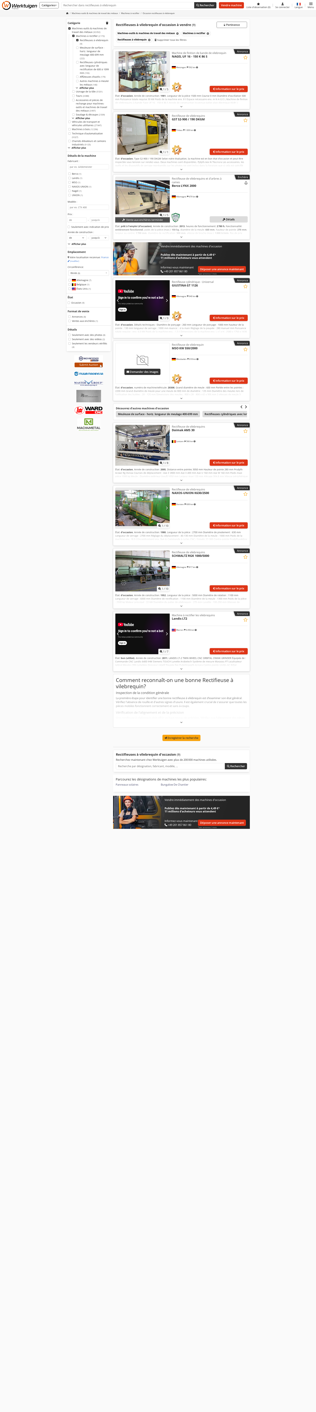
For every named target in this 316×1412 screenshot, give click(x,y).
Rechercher (206, 5)
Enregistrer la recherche (182, 738)
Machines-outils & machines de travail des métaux (89, 30)
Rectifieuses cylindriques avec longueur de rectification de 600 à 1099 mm (94, 67)
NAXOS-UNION (81, 186)
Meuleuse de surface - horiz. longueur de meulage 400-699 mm (92, 53)
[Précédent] (118, 72)
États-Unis (83, 288)
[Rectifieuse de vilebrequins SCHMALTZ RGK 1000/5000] (142, 571)
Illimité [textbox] (75, 273)
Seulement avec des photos (88, 334)
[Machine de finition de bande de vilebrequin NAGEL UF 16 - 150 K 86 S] (142, 71)
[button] (311, 5)
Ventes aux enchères (85, 320)
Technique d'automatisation (87, 135)
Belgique (82, 284)
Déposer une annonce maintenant (222, 269)
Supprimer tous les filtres (171, 39)
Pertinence (232, 25)
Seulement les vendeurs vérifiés (89, 345)
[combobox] (88, 273)
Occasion (77, 302)
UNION (77, 195)
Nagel (76, 190)
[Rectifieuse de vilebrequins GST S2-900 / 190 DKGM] (142, 134)
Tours (82, 95)
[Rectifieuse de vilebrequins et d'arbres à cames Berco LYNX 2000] (142, 197)
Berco (76, 173)
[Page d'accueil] (67, 13)
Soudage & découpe (90, 114)
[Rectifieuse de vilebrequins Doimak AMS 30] (142, 445)
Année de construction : (81, 232)
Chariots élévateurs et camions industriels (89, 142)
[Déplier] (181, 106)
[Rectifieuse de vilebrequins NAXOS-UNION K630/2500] (142, 508)
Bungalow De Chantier (174, 784)
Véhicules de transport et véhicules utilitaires (87, 123)
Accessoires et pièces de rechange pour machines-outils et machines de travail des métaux (91, 105)
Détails (230, 219)
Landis (77, 178)
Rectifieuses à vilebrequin (94, 42)
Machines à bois (85, 129)
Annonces (79, 316)
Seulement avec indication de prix (90, 226)
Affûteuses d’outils (92, 76)
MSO (76, 182)
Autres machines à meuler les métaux (94, 82)
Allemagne (83, 280)
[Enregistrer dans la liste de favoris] (245, 57)
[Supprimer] (177, 33)
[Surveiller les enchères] (246, 183)
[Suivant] (167, 72)
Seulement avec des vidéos (88, 339)
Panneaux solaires (127, 784)
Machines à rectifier (90, 35)
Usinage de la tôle (89, 91)
